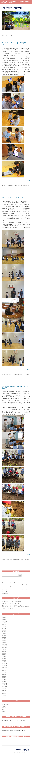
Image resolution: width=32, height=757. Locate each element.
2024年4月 (4, 637)
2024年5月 (4, 635)
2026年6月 (4, 617)
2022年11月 (4, 665)
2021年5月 (4, 693)
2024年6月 (4, 633)
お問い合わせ (3, 2)
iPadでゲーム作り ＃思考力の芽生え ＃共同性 (16, 44)
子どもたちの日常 (11, 185)
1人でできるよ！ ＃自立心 (8, 608)
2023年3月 (4, 658)
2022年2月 (4, 679)
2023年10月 (4, 647)
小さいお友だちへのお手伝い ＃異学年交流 (11, 601)
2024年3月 (4, 638)
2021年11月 (4, 685)
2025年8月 (4, 623)
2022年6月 (4, 672)
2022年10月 (4, 667)
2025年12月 (4, 621)
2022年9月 (4, 669)
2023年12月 (4, 644)
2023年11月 (4, 646)
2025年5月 (4, 626)
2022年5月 (4, 674)
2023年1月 (4, 661)
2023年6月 (4, 653)
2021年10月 (4, 686)
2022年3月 (4, 677)
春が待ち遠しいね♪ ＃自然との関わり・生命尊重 (16, 387)
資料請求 (11, 2)
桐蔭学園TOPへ (5, 1)
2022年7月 (4, 670)
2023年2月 (4, 660)
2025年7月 (4, 624)
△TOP (28, 180)
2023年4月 (4, 656)
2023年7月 (4, 651)
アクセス (27, 1)
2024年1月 (4, 642)
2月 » (6, 593)
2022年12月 (4, 663)
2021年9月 (4, 688)
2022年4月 (4, 676)
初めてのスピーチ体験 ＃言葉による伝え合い (12, 605)
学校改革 (4, 706)
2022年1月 (4, 681)
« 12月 (3, 593)
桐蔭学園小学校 (21, 1)
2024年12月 (4, 628)
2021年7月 (4, 690)
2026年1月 (4, 619)
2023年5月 (4, 654)
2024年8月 (4, 630)
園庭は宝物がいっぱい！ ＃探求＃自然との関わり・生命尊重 (15, 607)
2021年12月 (4, 683)
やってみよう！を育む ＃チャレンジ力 (10, 603)
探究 (3, 709)
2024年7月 (4, 631)
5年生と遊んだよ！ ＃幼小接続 (12, 197)
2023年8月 (4, 649)
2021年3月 (4, 695)
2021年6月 (4, 692)
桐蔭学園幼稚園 (13, 1)
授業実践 (17, 185)
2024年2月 (4, 640)
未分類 (3, 711)
